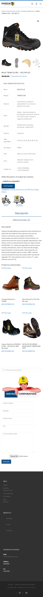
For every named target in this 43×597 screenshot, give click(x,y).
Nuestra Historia (8, 493)
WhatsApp (9, 518)
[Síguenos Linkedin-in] (19, 593)
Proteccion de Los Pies (13, 11)
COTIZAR (8, 186)
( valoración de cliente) (18, 76)
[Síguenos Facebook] (16, 593)
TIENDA (5, 485)
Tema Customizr (31, 587)
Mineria (4, 192)
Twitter (8, 524)
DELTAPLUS (29, 190)
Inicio (3, 11)
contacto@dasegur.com (10, 556)
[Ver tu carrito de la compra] (36, 4)
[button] (38, 21)
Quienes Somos (8, 490)
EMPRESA (6, 488)
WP (16, 587)
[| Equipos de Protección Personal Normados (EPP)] (8, 3)
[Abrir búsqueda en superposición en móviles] (22, 370)
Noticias (5, 502)
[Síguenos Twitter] (23, 593)
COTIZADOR (6, 496)
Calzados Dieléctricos (28, 11)
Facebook (9, 530)
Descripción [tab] (21, 213)
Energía (36, 190)
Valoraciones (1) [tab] (21, 220)
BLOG (5, 500)
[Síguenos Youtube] (26, 593)
